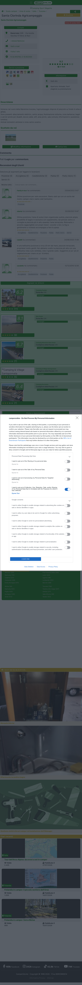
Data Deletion (29, 567)
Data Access (41, 567)
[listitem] (41, 456)
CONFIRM (26, 559)
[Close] (78, 418)
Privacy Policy (53, 567)
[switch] (67, 461)
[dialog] (41, 492)
